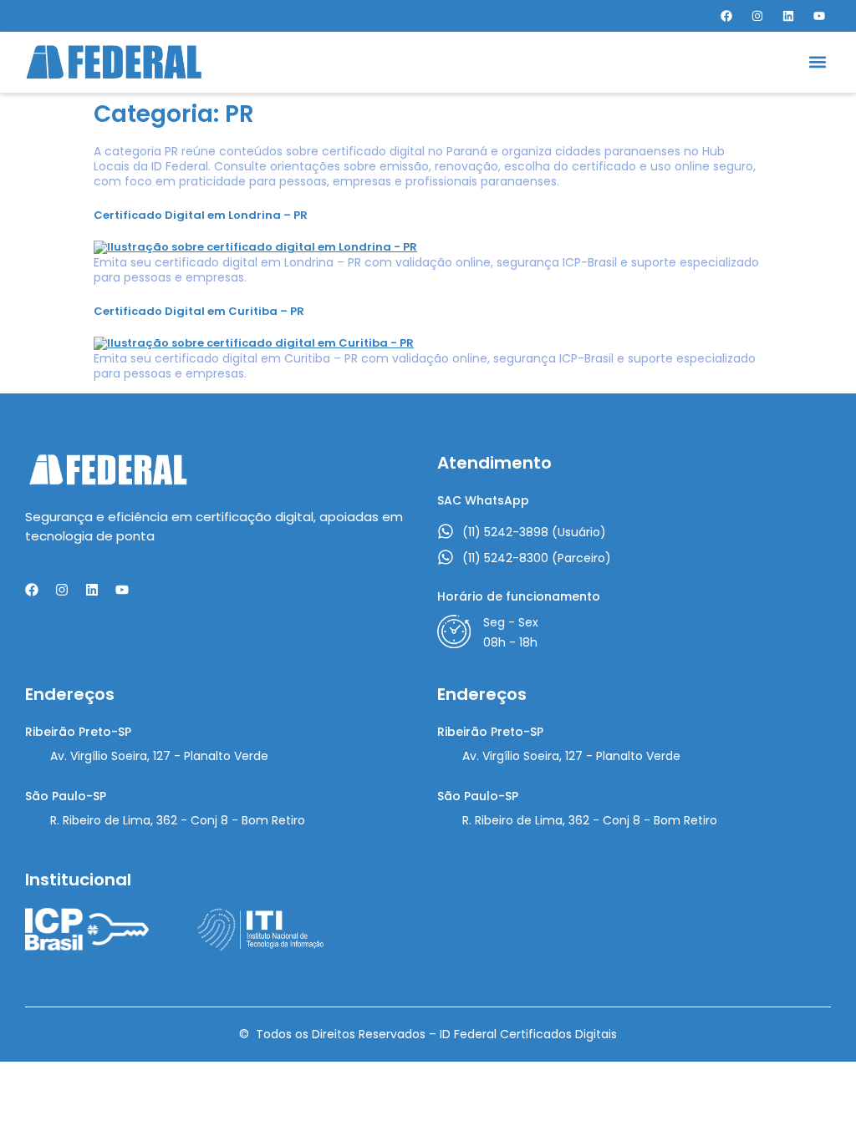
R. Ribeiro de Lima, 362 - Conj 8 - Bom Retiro (177, 820)
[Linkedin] (788, 16)
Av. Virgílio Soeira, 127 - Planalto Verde (159, 756)
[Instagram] (757, 16)
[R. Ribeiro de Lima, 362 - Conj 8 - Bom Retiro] (33, 822)
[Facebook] (726, 16)
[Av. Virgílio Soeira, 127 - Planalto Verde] (33, 757)
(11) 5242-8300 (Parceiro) (536, 558)
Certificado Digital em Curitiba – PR (199, 311)
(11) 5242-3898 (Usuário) (534, 532)
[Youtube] (819, 16)
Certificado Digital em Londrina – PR (201, 215)
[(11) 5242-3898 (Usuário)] (445, 531)
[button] (817, 62)
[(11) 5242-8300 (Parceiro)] (445, 557)
